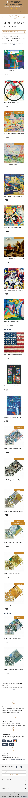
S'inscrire (14, 774)
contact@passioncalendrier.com (17, 11)
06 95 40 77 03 (7, 11)
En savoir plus (22, 796)
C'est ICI (14, 8)
